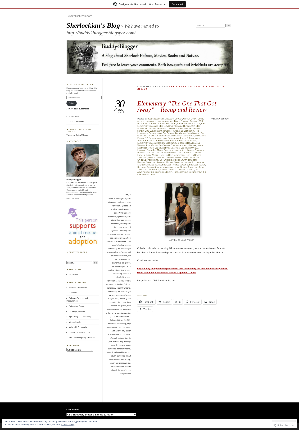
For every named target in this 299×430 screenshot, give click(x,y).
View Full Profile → (73, 199)
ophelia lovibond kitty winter (118, 352)
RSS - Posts (74, 116)
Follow (71, 103)
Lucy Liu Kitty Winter (147, 155)
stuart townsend (118, 356)
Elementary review (158, 138)
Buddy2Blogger (155, 119)
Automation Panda (76, 306)
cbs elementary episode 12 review (121, 205)
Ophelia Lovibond (156, 157)
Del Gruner (168, 133)
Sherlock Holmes (164, 162)
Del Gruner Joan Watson (187, 133)
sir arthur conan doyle (168, 167)
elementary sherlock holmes (118, 284)
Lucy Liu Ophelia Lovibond (172, 155)
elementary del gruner (121, 263)
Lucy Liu (150, 152)
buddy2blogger (78, 252)
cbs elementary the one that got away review (119, 248)
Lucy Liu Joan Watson (165, 152)
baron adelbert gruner (117, 198)
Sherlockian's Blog (93, 25)
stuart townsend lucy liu (120, 363)
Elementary (164, 136)
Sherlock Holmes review (149, 165)
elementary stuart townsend (118, 288)
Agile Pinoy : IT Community (80, 317)
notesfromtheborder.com (79, 332)
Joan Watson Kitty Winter (183, 145)
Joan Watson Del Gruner (158, 145)
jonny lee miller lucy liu (121, 313)
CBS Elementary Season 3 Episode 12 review (168, 127)
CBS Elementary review (188, 123)
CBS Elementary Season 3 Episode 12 (177, 126)
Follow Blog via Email (82, 84)
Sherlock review (197, 165)
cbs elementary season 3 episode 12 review (121, 227)
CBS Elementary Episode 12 (163, 123)
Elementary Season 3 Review (151, 143)
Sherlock (150, 162)
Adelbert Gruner (173, 119)
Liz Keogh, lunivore (77, 311)
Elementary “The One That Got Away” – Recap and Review (176, 106)
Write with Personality (78, 327)
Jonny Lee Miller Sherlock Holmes (164, 150)
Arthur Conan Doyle (193, 119)
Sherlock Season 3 (146, 167)
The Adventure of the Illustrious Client (168, 170)
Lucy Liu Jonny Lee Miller (189, 152)
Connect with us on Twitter (78, 130)
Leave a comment (221, 119)
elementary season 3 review (118, 281)
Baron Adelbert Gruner (185, 121)
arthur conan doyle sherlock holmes (155, 121)
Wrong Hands (75, 322)
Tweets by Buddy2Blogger (77, 135)
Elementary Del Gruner (182, 136)
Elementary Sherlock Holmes (180, 143)
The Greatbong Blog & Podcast (82, 338)
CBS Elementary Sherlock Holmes (161, 131)
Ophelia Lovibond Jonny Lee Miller (182, 157)
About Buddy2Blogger (80, 16)
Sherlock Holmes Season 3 (175, 165)
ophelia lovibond (123, 349)
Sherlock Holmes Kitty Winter (189, 162)
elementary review (122, 270)
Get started (177, 4)
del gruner (123, 252)
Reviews (141, 162)
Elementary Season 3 (178, 138)
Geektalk (73, 293)
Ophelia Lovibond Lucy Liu (149, 160)
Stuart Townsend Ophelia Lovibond (177, 169)
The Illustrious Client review (187, 172)
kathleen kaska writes (78, 287)
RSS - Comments (76, 122)
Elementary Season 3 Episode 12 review (177, 140)
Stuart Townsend (188, 167)
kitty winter (121, 320)
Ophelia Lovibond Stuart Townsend (181, 160)
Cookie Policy (67, 424)
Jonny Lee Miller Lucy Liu (160, 148)
